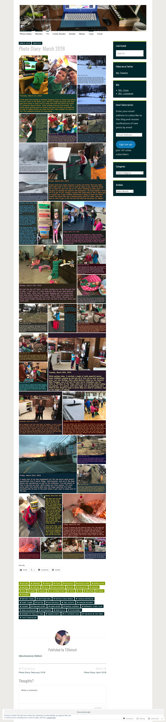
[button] (48, 84)
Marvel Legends (72, 606)
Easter (25, 583)
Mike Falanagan (29, 610)
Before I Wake (28, 599)
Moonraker (46, 610)
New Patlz (60, 610)
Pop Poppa (35, 14)
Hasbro (25, 606)
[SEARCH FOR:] (130, 53)
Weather (89, 591)
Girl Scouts (69, 603)
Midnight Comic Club (93, 606)
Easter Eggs (53, 603)
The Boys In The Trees (93, 614)
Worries (25, 595)
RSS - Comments (125, 93)
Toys (91, 33)
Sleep (32, 591)
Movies (39, 33)
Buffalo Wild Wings (64, 599)
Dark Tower (27, 603)
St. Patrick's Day (57, 591)
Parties (36, 587)
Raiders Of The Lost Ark (32, 614)
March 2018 (99, 583)
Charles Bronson (85, 599)
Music (82, 33)
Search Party (54, 614)
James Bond (56, 606)
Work (100, 591)
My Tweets (122, 72)
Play (71, 587)
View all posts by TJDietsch (30, 655)
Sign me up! (125, 144)
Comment (98, 708)
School (95, 587)
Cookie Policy (51, 718)
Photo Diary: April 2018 (95, 670)
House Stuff (83, 583)
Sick (23, 591)
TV (47, 33)
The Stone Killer (29, 618)
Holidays (69, 583)
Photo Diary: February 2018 (32, 670)
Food (99, 33)
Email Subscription (124, 104)
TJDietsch (37, 43)
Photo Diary (26, 33)
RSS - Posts (123, 90)
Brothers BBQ (45, 599)
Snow (42, 591)
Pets (46, 587)
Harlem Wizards (86, 603)
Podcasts (82, 587)
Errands (36, 583)
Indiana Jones (39, 606)
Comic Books (59, 33)
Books (72, 33)
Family (48, 583)
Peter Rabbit (75, 610)
